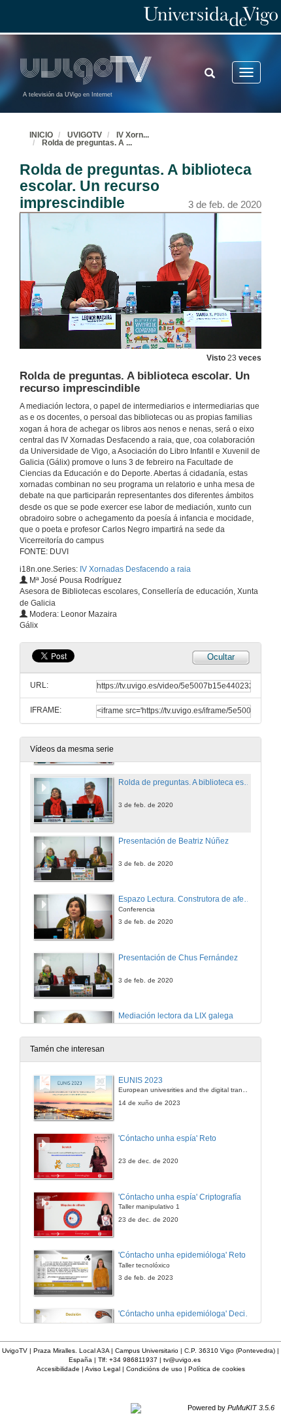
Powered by (231, 1408)
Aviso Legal (102, 1368)
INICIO (41, 135)
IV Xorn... (132, 135)
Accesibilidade (58, 1368)
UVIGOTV (84, 135)
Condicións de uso (154, 1368)
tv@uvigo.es (182, 1359)
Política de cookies (216, 1368)
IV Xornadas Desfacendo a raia (135, 569)
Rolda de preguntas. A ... (87, 142)
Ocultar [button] (221, 657)
